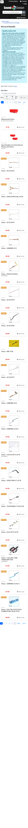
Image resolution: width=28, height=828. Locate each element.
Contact (24, 1)
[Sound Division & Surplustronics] (14, 7)
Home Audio (5, 21)
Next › (19, 102)
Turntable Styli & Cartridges (11, 23)
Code (24, 97)
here (15, 86)
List (13, 98)
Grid (7, 98)
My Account (22, 17)
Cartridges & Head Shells (9, 93)
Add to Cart (21, 127)
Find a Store (14, 1)
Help (25, 4)
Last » (24, 102)
